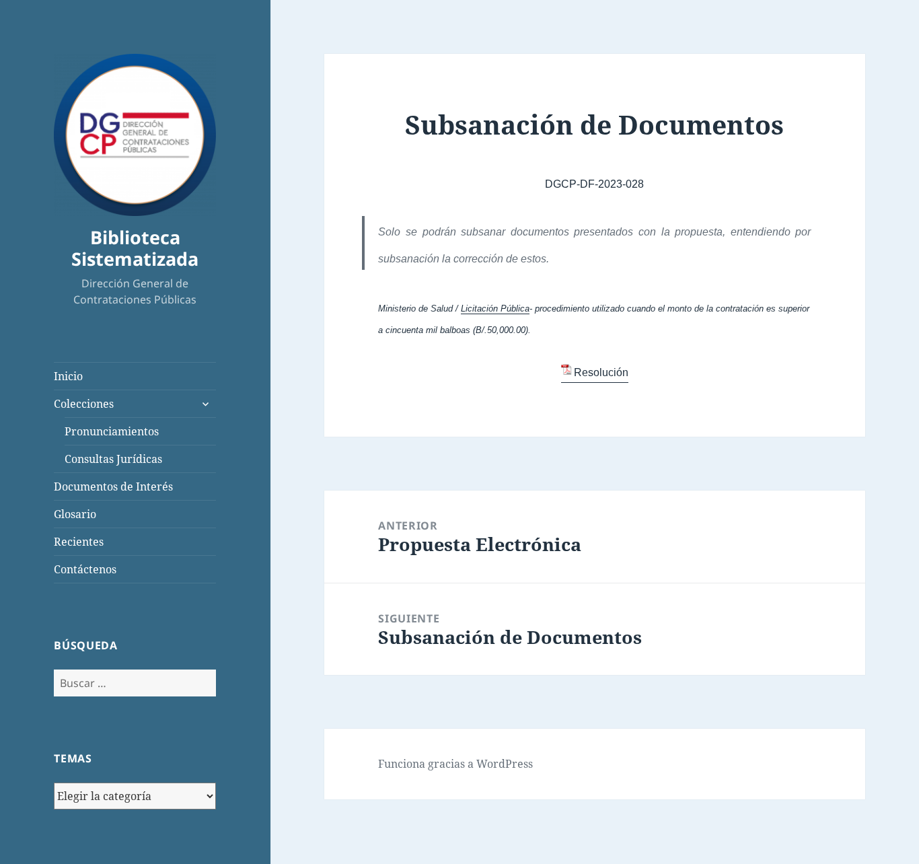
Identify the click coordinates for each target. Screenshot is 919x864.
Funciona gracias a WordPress (455, 763)
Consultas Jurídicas (113, 459)
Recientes (79, 541)
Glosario (75, 514)
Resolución (601, 372)
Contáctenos (85, 569)
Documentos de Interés (113, 486)
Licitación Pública (495, 308)
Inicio (68, 376)
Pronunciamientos (112, 431)
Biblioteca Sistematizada (134, 248)
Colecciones (84, 403)
